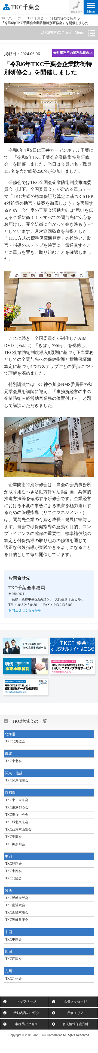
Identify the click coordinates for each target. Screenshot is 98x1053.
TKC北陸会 (13, 878)
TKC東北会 (13, 761)
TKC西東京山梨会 (18, 829)
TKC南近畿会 (15, 905)
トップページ (26, 1001)
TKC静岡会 (13, 863)
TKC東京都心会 (16, 807)
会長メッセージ (75, 1001)
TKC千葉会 (25, 7)
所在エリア (75, 1013)
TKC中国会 (13, 939)
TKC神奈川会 (15, 844)
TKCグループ (11, 18)
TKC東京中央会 (16, 815)
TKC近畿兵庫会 (16, 920)
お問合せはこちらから (24, 610)
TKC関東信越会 (16, 780)
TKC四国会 (13, 959)
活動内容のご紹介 (63, 18)
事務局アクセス (26, 1024)
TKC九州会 (13, 978)
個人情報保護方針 (75, 1024)
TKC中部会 (13, 871)
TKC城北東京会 (16, 822)
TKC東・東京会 (16, 800)
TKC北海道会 (15, 741)
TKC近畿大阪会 (16, 898)
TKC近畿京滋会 (16, 912)
